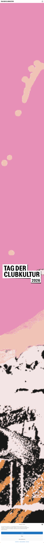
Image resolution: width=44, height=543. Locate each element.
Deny (22, 536)
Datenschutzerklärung (22, 541)
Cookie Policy (17, 541)
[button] (42, 524)
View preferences (22, 539)
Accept (22, 532)
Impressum (27, 541)
